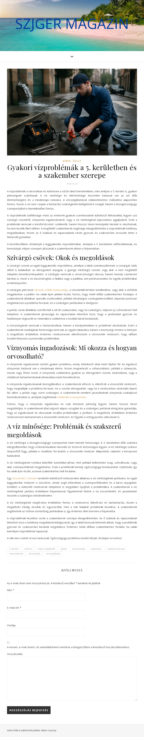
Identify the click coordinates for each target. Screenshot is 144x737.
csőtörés (28, 548)
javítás (64, 548)
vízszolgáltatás (53, 553)
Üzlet (77, 161)
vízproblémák (16, 553)
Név (10, 590)
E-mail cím (14, 607)
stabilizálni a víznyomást (71, 397)
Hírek (67, 161)
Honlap (11, 625)
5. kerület (13, 548)
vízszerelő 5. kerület (24, 478)
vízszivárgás (34, 553)
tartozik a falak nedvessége (51, 290)
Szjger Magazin (72, 23)
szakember (96, 548)
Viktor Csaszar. (49, 730)
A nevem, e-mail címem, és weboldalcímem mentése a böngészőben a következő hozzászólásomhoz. (68, 647)
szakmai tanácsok (116, 548)
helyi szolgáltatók (46, 548)
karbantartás (78, 548)
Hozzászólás (15, 654)
